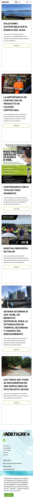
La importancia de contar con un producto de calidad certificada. (15, 103)
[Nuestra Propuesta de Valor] (16, 229)
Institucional (6, 445)
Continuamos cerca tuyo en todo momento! (16, 190)
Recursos (5, 452)
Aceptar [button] (9, 495)
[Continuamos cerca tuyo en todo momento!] (16, 163)
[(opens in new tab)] (4, 440)
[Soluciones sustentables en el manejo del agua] (16, 11)
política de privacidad (12, 491)
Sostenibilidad (7, 448)
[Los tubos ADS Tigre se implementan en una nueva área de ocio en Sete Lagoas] (16, 366)
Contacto (5, 454)
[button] (16, 45)
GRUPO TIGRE (7, 460)
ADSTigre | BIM (7, 466)
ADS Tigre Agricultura (9, 469)
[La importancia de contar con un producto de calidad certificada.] (16, 83)
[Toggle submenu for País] (31, 2)
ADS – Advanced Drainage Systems (12, 463)
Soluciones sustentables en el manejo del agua (16, 26)
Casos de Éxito (7, 450)
